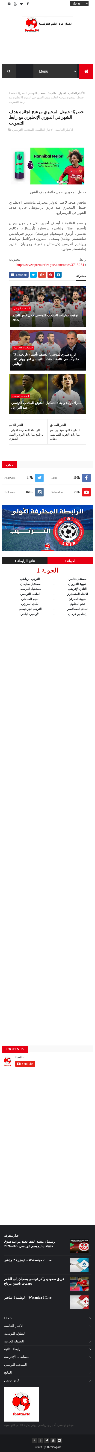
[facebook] (27, 4)
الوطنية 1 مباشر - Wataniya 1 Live (27, 1297)
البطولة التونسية (15, 1333)
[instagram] (9, 4)
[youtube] (15, 4)
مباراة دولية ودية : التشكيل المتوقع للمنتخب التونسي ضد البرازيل (46, 405)
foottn (12, 93)
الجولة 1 (70, 561)
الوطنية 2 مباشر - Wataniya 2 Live (27, 1260)
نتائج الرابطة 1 (25, 561)
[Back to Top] (34, 1440)
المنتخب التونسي (37, 93)
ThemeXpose (54, 1447)
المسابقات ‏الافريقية (23, 347)
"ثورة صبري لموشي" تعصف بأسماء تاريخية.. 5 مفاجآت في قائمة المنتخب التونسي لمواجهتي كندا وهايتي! (45, 359)
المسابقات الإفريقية (17, 1357)
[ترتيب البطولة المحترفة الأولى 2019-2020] (47, 550)
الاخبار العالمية (57, 93)
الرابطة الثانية (13, 1349)
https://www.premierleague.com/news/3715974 (50, 265)
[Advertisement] (47, 826)
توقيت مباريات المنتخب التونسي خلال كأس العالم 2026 (45, 318)
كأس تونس (11, 1380)
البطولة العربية (14, 1341)
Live (8, 1318)
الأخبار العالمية (76, 93)
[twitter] (21, 4)
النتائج (8, 1372)
